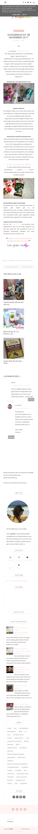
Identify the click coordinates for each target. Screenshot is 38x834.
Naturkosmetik (23, 260)
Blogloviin (27, 560)
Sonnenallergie (20, 780)
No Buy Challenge (21, 777)
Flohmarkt (18, 770)
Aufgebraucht (18, 31)
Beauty (18, 744)
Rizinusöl (10, 780)
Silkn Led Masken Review (21, 704)
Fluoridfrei (24, 767)
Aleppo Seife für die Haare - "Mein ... (13, 362)
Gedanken (10, 760)
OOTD (27, 738)
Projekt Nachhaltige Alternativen (17, 764)
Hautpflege (10, 773)
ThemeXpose (17, 829)
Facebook (19, 560)
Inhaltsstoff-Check (22, 773)
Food (15, 783)
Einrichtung (21, 757)
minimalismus (11, 757)
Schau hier (26, 170)
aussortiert (23, 783)
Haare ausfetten (12, 747)
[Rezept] (26, 741)
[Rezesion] (10, 744)
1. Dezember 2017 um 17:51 (24, 408)
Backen (9, 783)
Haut (25, 770)
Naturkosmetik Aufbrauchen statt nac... (13, 303)
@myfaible (10, 819)
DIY (26, 731)
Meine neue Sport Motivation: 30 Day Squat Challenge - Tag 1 (21, 669)
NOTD (8, 734)
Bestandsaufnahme (13, 767)
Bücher (9, 738)
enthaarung (23, 747)
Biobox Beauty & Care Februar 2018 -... (11, 333)
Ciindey (17, 40)
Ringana (9, 770)
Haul (15, 728)
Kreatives (10, 751)
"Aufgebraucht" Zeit (22, 51)
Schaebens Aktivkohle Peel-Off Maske (19, 164)
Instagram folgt (16, 224)
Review (14, 170)
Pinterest (10, 568)
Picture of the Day (18, 734)
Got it (24, 14)
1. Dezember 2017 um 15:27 (20, 385)
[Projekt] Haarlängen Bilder (15, 754)
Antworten (31, 399)
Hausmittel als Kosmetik (14, 741)
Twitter (19, 568)
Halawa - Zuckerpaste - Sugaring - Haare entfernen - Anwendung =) (22, 651)
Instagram (10, 560)
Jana (13, 382)
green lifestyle (18, 738)
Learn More (16, 14)
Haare (20, 731)
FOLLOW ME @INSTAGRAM (18, 581)
